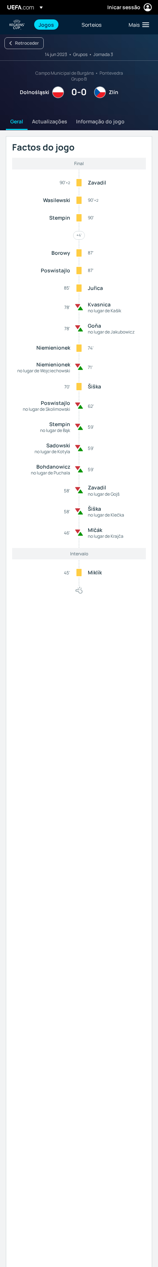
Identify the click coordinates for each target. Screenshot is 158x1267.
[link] (46, 24)
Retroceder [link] (27, 43)
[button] (137, 24)
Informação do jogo (100, 121)
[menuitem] (54, 24)
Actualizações (49, 121)
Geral (16, 121)
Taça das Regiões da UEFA (17, 25)
